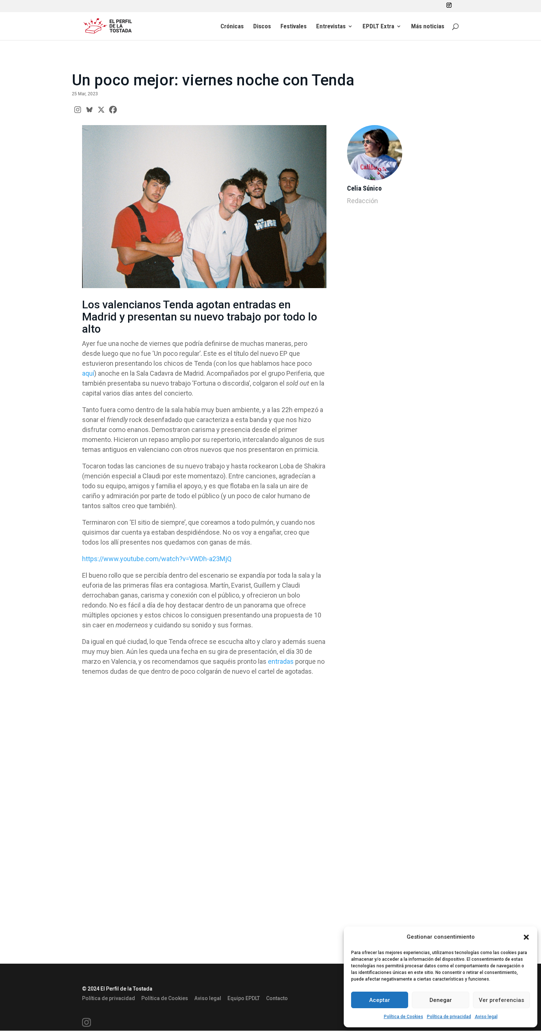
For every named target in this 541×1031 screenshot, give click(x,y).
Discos (262, 27)
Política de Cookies (403, 1016)
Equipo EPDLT (243, 998)
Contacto (277, 998)
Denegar (440, 1000)
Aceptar (379, 1000)
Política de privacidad (449, 1016)
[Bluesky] (89, 109)
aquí (88, 373)
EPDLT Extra (378, 27)
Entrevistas (331, 27)
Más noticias (427, 27)
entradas (281, 661)
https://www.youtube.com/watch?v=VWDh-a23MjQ (156, 559)
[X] (101, 109)
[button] (526, 937)
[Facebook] (113, 109)
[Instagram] (78, 109)
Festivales (293, 27)
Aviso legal (486, 1016)
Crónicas (232, 27)
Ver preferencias (501, 1000)
